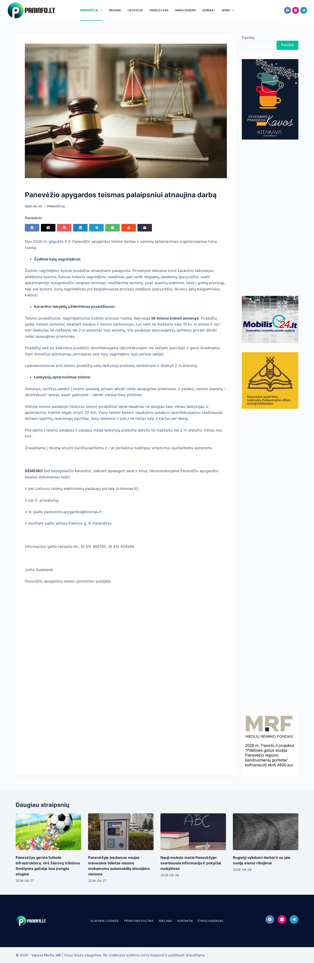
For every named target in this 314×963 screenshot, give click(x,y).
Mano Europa (185, 10)
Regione (115, 10)
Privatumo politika (138, 921)
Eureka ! (209, 10)
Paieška (248, 37)
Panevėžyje (89, 10)
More (226, 10)
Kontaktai (185, 921)
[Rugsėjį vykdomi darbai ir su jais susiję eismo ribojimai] (265, 831)
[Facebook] (287, 10)
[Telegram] (303, 10)
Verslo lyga (158, 10)
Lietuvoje (135, 10)
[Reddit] (128, 227)
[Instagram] (295, 10)
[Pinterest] (64, 227)
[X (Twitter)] (48, 227)
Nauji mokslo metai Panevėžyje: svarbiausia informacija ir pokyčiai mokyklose (190, 863)
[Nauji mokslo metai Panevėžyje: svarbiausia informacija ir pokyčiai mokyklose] (193, 831)
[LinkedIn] (80, 227)
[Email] (144, 227)
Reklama (165, 921)
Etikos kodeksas (210, 921)
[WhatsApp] (112, 227)
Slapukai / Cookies (105, 921)
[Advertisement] (270, 218)
